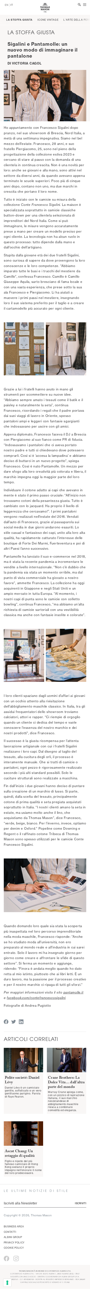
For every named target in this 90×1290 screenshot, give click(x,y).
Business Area (14, 1226)
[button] (8, 885)
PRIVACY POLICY (14, 1242)
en (6, 5)
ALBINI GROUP (13, 1237)
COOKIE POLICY (14, 1247)
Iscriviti (80, 1203)
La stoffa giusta (19, 19)
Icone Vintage (47, 19)
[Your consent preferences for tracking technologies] (7, 1283)
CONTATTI (10, 1232)
